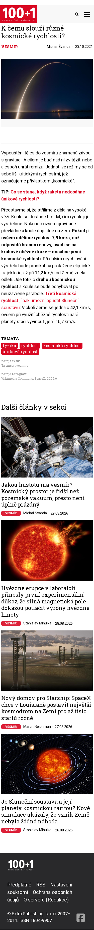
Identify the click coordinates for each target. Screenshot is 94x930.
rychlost (29, 345)
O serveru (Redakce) (46, 900)
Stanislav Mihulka (37, 623)
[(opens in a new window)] (81, 902)
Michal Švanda (58, 46)
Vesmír (11, 513)
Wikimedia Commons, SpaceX (23, 378)
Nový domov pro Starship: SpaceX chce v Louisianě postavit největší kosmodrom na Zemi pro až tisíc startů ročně (46, 708)
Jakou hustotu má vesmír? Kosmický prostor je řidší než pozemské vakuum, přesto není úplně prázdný (43, 495)
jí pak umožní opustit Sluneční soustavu (39, 300)
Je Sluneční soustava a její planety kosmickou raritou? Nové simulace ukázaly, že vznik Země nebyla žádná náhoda (45, 811)
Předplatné (19, 885)
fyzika (9, 345)
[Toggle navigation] (87, 14)
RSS (40, 885)
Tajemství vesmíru (14, 365)
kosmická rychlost (62, 345)
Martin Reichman (37, 726)
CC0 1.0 (52, 378)
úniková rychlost (20, 351)
